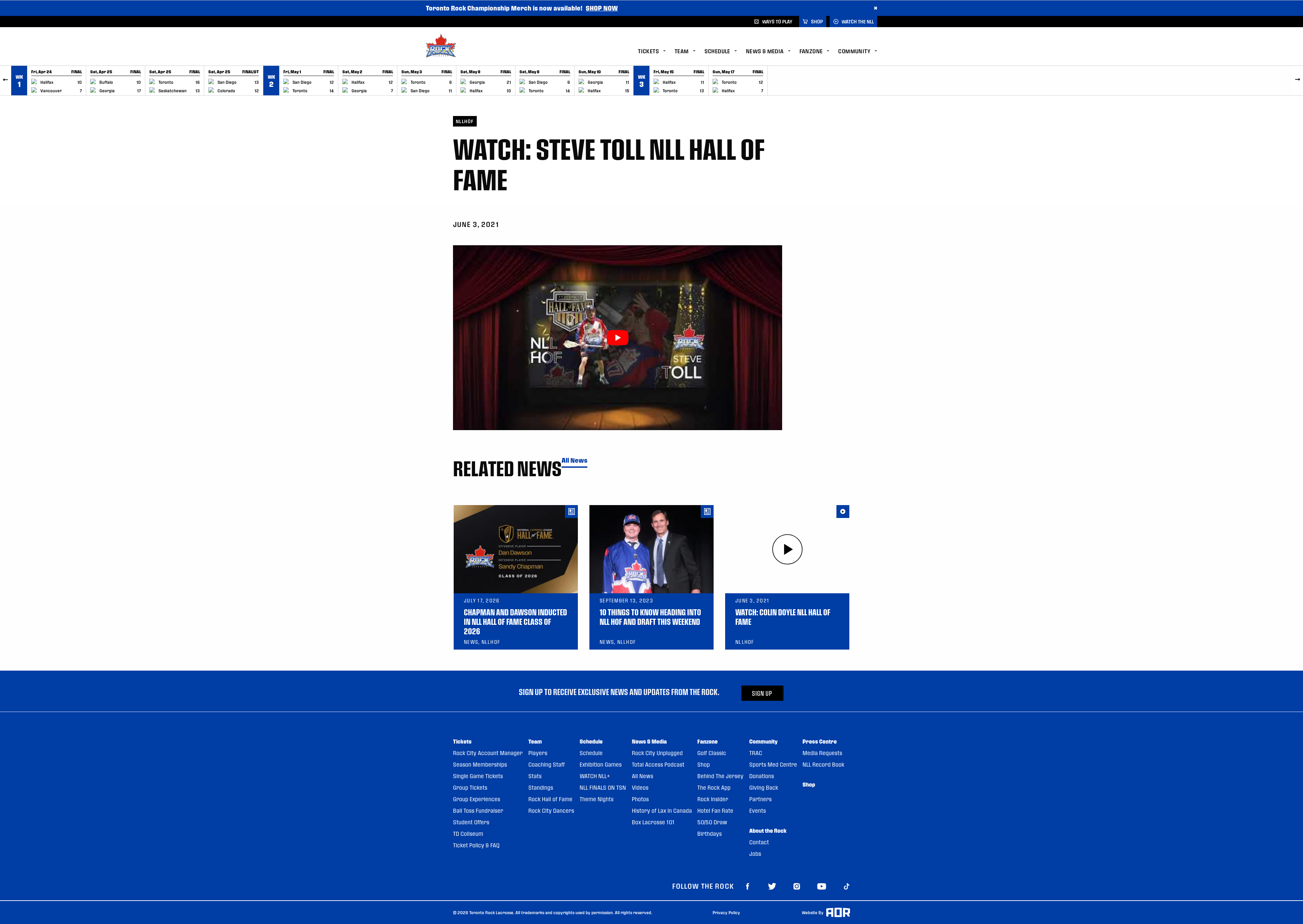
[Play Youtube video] (617, 337)
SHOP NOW (602, 8)
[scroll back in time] (5, 80)
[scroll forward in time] (1297, 80)
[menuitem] (656, 51)
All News (574, 460)
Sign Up (762, 693)
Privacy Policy (726, 912)
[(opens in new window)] (747, 886)
